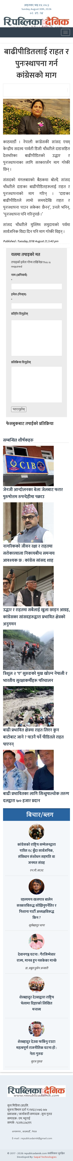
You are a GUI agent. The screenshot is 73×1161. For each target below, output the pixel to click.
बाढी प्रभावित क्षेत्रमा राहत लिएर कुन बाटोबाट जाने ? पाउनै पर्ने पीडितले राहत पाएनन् (33, 737)
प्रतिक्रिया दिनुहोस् (21, 362)
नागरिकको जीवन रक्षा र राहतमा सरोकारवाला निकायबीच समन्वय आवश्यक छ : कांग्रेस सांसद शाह (29, 553)
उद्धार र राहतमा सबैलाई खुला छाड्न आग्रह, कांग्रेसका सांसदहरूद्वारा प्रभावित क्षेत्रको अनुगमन (36, 617)
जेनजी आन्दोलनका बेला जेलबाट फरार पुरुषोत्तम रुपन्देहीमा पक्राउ (33, 493)
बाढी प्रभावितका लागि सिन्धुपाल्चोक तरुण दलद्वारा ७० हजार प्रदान (36, 797)
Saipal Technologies (45, 1157)
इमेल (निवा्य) (18, 294)
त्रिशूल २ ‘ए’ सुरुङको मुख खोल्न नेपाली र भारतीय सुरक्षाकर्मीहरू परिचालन (35, 677)
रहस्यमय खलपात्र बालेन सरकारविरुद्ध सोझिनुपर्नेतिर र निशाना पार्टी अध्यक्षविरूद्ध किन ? (36, 909)
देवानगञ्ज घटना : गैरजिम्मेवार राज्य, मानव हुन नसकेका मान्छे (37, 958)
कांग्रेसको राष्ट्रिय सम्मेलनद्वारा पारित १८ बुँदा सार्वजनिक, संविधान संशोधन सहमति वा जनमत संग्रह (36, 854)
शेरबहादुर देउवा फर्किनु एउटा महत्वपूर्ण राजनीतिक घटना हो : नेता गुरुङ (36, 1048)
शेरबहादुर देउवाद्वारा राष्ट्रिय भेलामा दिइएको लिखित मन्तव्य (36, 1003)
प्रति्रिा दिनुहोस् (19, 314)
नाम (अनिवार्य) (19, 275)
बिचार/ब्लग (40, 815)
